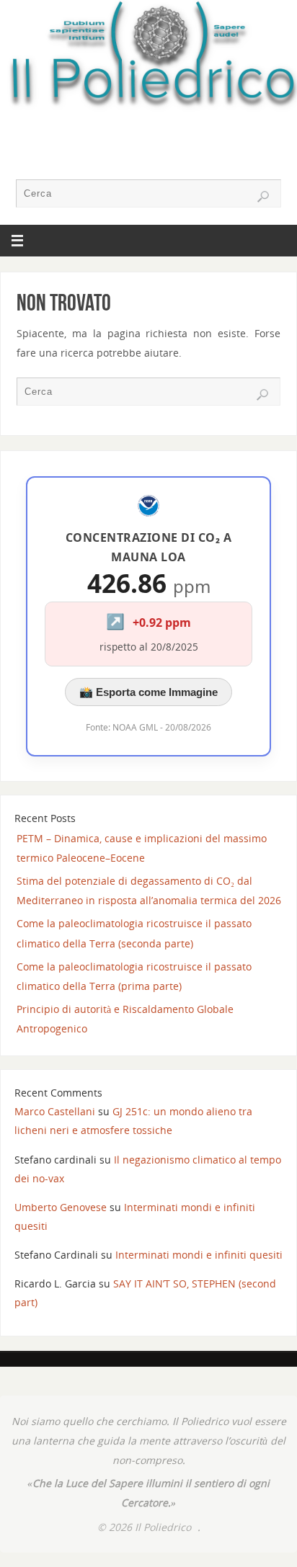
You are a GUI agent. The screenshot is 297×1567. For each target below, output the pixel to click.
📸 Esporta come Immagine (148, 692)
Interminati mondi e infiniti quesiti (199, 1255)
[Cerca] (263, 196)
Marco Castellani (54, 1111)
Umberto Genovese (60, 1207)
